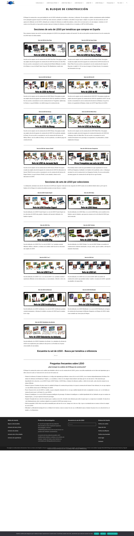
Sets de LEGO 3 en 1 (45, 257)
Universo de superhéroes (14, 438)
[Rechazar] (132, 533)
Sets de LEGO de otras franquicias (89, 148)
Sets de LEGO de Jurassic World (45, 148)
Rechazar (103, 533)
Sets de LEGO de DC (89, 77)
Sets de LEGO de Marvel (45, 77)
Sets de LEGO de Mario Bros (89, 111)
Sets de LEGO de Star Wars (45, 40)
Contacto (100, 441)
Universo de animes (13, 431)
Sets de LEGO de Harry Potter (89, 40)
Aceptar (96, 533)
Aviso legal (101, 438)
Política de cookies (103, 424)
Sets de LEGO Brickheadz (89, 290)
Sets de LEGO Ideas (89, 193)
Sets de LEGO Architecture (45, 290)
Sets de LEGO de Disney (45, 111)
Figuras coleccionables (14, 424)
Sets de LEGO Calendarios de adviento (45, 322)
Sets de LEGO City (45, 225)
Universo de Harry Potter (14, 427)
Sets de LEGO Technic (89, 225)
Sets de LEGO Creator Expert (45, 193)
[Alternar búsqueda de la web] (126, 3)
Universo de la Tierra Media (15, 434)
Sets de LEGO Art (89, 257)
